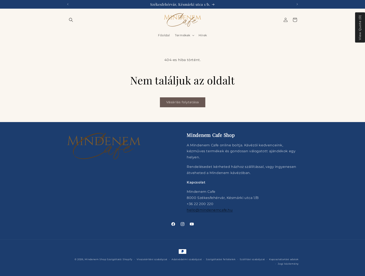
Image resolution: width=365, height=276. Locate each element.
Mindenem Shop (95, 259)
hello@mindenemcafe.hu (210, 210)
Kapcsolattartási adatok (284, 259)
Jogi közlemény (288, 263)
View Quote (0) (360, 27)
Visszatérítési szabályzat (152, 259)
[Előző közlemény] (67, 4)
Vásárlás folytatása (182, 102)
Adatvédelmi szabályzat (187, 259)
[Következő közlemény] (297, 4)
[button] (71, 19)
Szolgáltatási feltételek (221, 259)
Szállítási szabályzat (252, 259)
